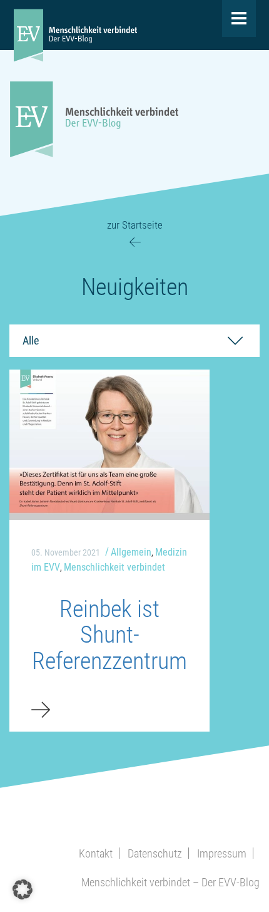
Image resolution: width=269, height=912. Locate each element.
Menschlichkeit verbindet (114, 567)
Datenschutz (155, 853)
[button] (22, 889)
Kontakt (96, 853)
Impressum (221, 853)
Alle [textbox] (31, 340)
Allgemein (131, 552)
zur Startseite (135, 225)
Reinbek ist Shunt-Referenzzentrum (109, 635)
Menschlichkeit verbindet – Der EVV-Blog (170, 882)
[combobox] (134, 340)
